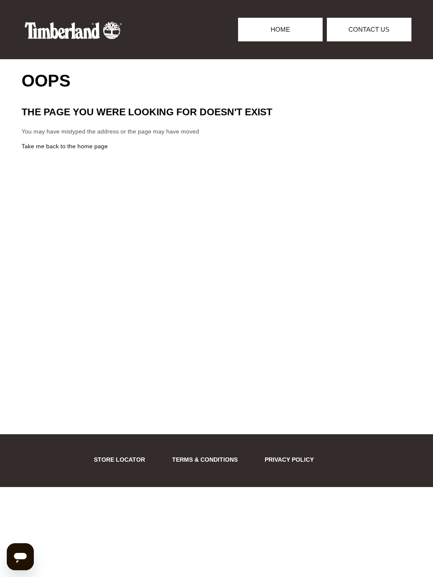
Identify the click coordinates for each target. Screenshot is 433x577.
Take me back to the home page (65, 146)
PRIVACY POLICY (289, 459)
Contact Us (368, 29)
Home (280, 29)
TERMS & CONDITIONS (205, 459)
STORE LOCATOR (119, 459)
